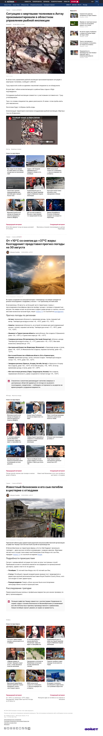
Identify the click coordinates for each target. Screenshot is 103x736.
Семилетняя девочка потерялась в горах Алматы (88, 14)
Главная (8, 10)
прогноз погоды (17, 395)
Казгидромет (59, 311)
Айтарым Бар (25, 4)
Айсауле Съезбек (15, 252)
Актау (8, 149)
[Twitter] (8, 728)
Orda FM (66, 1)
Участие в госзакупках (10, 722)
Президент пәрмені (49, 4)
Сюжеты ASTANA (17, 10)
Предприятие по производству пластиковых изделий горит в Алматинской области (88, 53)
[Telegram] (17, 728)
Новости (28, 1)
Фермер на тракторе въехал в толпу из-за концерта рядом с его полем (88, 23)
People (39, 554)
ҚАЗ (92, 1)
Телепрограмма (56, 1)
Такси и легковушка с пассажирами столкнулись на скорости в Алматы (88, 43)
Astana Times (7, 4)
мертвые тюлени (16, 149)
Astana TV (39, 311)
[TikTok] (23, 728)
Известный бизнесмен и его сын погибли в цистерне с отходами (51, 474)
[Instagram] (11, 728)
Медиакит (6, 724)
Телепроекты (37, 1)
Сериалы (46, 1)
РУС (97, 1)
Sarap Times (16, 4)
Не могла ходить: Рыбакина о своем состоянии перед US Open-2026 (88, 33)
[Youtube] (20, 728)
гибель (9, 619)
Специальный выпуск (36, 4)
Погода (9, 395)
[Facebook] (5, 728)
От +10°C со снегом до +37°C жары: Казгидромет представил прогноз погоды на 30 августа (19, 699)
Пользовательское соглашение (12, 719)
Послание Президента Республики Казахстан (16, 721)
